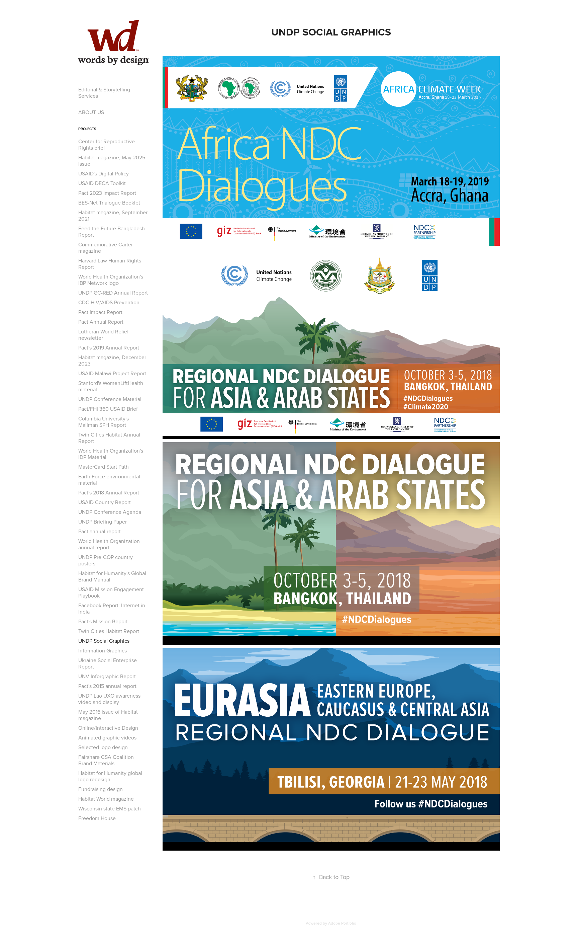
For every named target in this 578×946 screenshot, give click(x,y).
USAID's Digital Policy (103, 173)
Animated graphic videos (107, 737)
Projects (87, 129)
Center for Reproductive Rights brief (106, 144)
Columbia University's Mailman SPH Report (103, 421)
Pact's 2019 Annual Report (108, 347)
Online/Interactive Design (108, 727)
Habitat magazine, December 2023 (112, 360)
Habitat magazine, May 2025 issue (111, 160)
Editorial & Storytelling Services (104, 92)
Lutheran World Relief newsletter (103, 334)
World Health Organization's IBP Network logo (110, 280)
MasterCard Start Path (103, 466)
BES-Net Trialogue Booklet (109, 202)
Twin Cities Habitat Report (108, 631)
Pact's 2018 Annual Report (108, 492)
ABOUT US (91, 112)
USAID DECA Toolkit (102, 183)
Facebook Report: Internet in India (111, 608)
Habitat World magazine (106, 798)
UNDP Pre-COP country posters (105, 560)
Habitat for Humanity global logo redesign (110, 776)
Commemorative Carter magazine (105, 247)
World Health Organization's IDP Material (110, 454)
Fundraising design (100, 789)
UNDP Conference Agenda (109, 512)
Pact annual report (99, 531)
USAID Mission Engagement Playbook (111, 592)
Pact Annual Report (100, 321)
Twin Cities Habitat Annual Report (109, 438)
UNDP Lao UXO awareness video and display (109, 699)
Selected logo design (103, 747)
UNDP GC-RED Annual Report (113, 292)
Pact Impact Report (100, 312)
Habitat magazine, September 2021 (113, 215)
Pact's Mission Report (103, 621)
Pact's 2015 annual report (107, 686)
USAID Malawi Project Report (112, 373)
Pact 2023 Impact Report (107, 192)
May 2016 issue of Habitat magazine (108, 715)
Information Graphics (102, 650)
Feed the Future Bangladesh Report (111, 231)
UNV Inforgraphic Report (107, 676)
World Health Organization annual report (109, 544)
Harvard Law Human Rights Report (109, 263)
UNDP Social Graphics (103, 640)
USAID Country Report (104, 502)
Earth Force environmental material (109, 479)
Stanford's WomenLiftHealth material (110, 386)
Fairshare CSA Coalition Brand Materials (106, 760)
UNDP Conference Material (109, 399)
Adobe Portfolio (342, 923)
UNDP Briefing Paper (102, 521)
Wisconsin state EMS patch (109, 808)
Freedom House (97, 818)
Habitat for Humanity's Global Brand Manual (112, 576)
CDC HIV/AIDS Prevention (108, 302)
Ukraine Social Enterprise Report (107, 663)
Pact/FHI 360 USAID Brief (108, 408)
